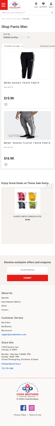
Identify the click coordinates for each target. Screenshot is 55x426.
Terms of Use (35, 415)
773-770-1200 (7, 368)
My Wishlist (6, 326)
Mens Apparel (17, 19)
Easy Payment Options (11, 302)
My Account (6, 330)
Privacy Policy (20, 415)
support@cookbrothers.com (13, 334)
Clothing (9, 19)
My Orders (5, 322)
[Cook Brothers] (14, 5)
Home (3, 19)
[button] (6, 104)
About (4, 306)
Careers (4, 310)
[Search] (52, 12)
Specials (5, 298)
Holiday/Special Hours (11, 364)
